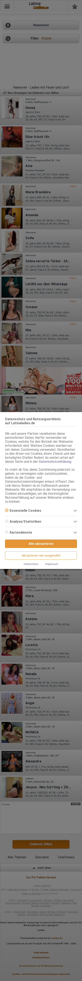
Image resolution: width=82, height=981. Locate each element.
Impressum (51, 564)
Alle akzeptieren (41, 544)
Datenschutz (31, 564)
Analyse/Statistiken (25, 522)
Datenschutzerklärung (55, 462)
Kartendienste (21, 532)
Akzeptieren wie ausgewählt (41, 555)
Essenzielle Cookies (25, 511)
